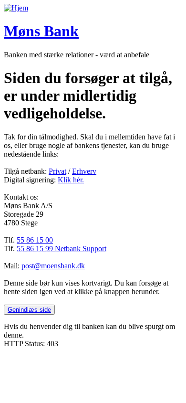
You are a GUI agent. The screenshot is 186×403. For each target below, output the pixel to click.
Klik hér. (71, 180)
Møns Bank (41, 31)
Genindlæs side (29, 309)
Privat (57, 171)
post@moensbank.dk (53, 266)
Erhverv (84, 171)
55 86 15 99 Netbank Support (61, 248)
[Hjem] (16, 8)
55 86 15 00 (35, 240)
